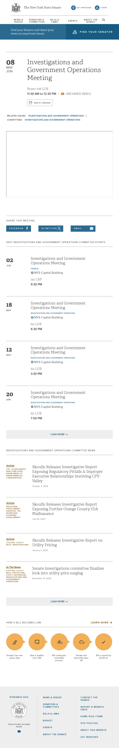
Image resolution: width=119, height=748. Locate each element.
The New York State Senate (42, 7)
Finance (35, 269)
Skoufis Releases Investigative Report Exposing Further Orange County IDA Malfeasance (65, 509)
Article (10, 465)
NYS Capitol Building (48, 272)
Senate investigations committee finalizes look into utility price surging (68, 570)
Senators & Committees (36, 21)
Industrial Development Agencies (13, 509)
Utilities (10, 543)
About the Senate (55, 734)
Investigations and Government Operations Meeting (58, 260)
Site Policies (89, 723)
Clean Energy (18, 469)
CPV (8, 469)
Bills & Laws (54, 21)
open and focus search (103, 20)
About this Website (94, 730)
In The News (13, 567)
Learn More (99, 622)
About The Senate (91, 21)
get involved (84, 8)
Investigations (21, 545)
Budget (48, 721)
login (103, 8)
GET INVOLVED (89, 737)
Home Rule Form (92, 716)
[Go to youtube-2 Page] (19, 731)
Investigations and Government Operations (56, 116)
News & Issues (18, 21)
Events (72, 21)
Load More (57, 434)
